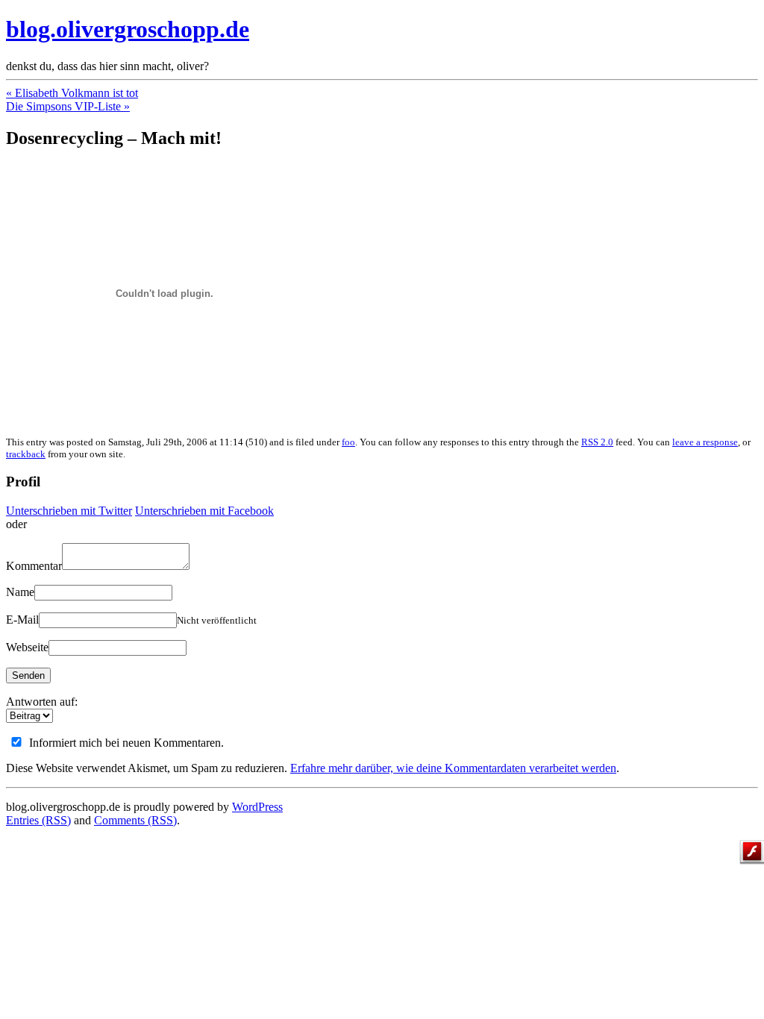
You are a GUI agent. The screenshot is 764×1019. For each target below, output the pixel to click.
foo (348, 442)
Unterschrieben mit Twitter (69, 510)
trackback (26, 454)
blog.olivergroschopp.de (127, 29)
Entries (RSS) (38, 820)
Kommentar (34, 565)
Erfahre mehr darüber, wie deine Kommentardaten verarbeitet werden (453, 768)
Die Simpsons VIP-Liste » (68, 106)
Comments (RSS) (135, 820)
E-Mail (22, 619)
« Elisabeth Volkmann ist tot (72, 93)
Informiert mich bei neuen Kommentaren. (126, 742)
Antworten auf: (42, 701)
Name (20, 592)
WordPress (257, 806)
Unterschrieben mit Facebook (204, 510)
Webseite (27, 647)
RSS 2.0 (597, 442)
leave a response (705, 442)
